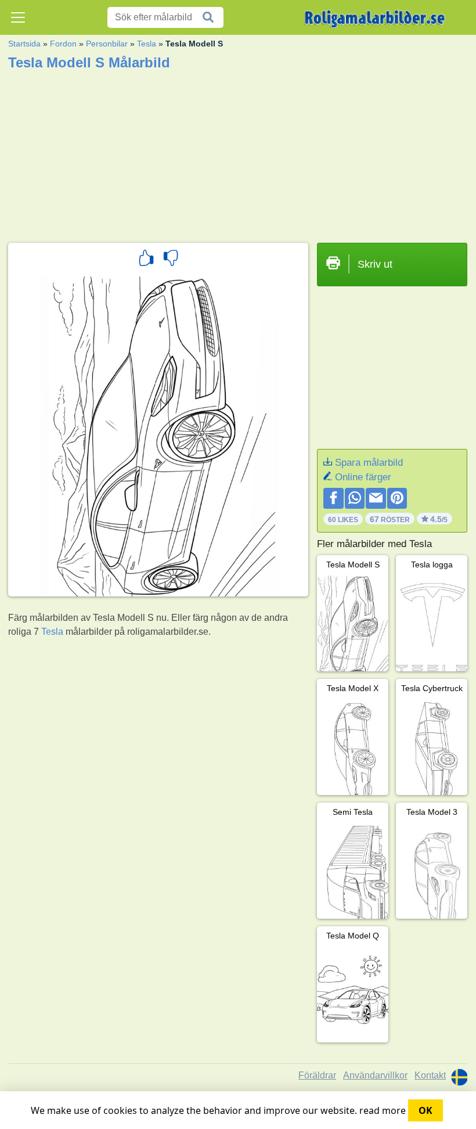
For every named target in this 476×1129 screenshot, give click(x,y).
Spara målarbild (369, 462)
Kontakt (430, 1075)
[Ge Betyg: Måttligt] (170, 260)
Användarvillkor (375, 1075)
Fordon (63, 43)
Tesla (146, 43)
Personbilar (107, 43)
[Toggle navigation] (18, 17)
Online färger (363, 477)
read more (382, 1110)
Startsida (24, 43)
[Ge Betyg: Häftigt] (146, 260)
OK (425, 1110)
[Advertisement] (237, 152)
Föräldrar (317, 1075)
